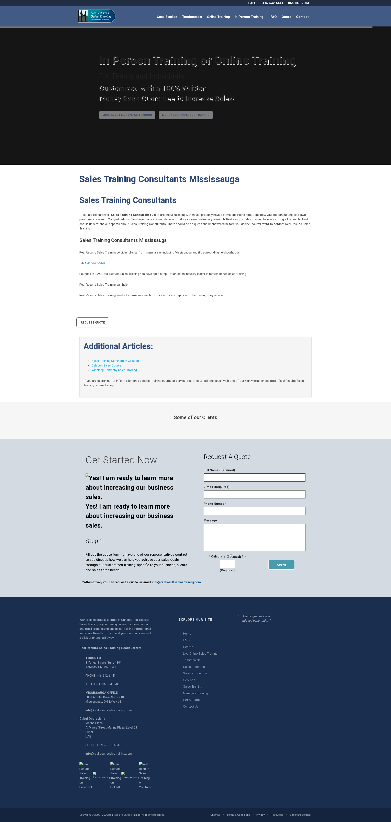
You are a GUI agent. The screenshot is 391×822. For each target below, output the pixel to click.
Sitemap (215, 814)
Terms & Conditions (238, 814)
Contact (303, 17)
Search (188, 647)
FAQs (186, 640)
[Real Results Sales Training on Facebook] (86, 775)
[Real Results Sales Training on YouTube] (145, 775)
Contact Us (191, 706)
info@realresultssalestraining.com (176, 582)
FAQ (274, 17)
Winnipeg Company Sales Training (114, 370)
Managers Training (195, 693)
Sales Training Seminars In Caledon (115, 361)
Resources (277, 814)
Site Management (300, 814)
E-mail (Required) (217, 487)
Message (210, 520)
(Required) (227, 570)
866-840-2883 (298, 3)
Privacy (260, 814)
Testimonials (192, 17)
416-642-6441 (272, 3)
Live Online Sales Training (200, 653)
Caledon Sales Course (106, 365)
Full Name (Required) (219, 470)
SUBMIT (283, 564)
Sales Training (192, 686)
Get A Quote (191, 700)
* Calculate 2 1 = (227, 556)
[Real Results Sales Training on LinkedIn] (115, 775)
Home (187, 633)
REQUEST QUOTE (93, 322)
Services (189, 680)
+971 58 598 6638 (109, 745)
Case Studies (167, 17)
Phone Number (215, 504)
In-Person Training (250, 17)
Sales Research (194, 667)
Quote (287, 17)
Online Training (219, 17)
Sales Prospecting (195, 673)
